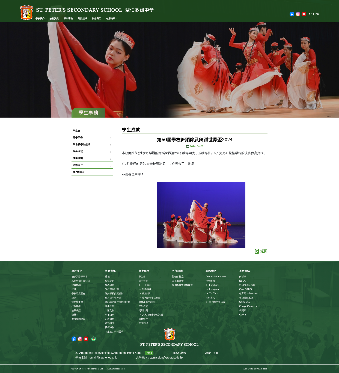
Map (149, 352)
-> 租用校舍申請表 (215, 302)
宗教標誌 (76, 285)
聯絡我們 (96, 18)
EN (310, 14)
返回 (263, 251)
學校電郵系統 (246, 297)
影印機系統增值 (247, 285)
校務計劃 (109, 280)
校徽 (74, 289)
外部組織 (82, 18)
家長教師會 (178, 280)
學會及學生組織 (81, 144)
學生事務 (68, 18)
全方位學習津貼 (113, 297)
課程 (107, 276)
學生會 (76, 130)
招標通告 (109, 327)
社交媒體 (210, 280)
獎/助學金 (79, 172)
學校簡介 (40, 18)
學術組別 (109, 314)
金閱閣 (242, 310)
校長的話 (76, 310)
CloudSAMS (245, 289)
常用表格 (210, 297)
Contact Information (216, 276)
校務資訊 (54, 18)
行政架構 (76, 306)
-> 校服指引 (145, 293)
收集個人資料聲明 (114, 331)
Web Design (249, 369)
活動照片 (78, 165)
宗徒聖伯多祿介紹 (81, 280)
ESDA (242, 280)
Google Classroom (248, 306)
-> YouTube (212, 293)
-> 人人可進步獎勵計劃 (151, 314)
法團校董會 (77, 302)
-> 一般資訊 (145, 285)
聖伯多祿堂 (178, 276)
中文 (317, 14)
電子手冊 (78, 137)
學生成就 (78, 151)
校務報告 (109, 285)
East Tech (262, 369)
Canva (242, 314)
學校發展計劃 (112, 289)
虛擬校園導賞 (78, 319)
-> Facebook (212, 285)
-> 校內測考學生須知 (149, 297)
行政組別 (109, 319)
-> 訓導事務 (145, 289)
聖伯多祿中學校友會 (182, 285)
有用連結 (110, 18)
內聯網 (242, 276)
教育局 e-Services (248, 293)
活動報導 (109, 323)
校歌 (74, 297)
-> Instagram (212, 289)
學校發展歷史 (78, 293)
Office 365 (244, 302)
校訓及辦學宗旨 (80, 276)
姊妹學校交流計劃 (114, 293)
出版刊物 (109, 310)
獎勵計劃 (78, 158)
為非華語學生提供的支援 (117, 302)
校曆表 (75, 314)
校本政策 (109, 306)
